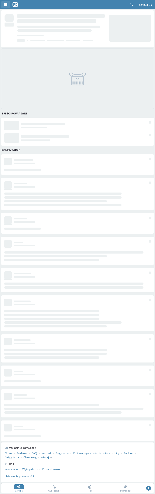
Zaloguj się (145, 4)
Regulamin (62, 453)
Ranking (128, 453)
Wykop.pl (15, 4)
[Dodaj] (148, 488)
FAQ (34, 453)
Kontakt (46, 453)
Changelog (29, 457)
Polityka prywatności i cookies (91, 453)
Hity (116, 453)
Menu (5, 4)
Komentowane (51, 469)
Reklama (22, 453)
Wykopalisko (30, 469)
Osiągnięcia (12, 457)
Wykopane (11, 469)
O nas (8, 453)
